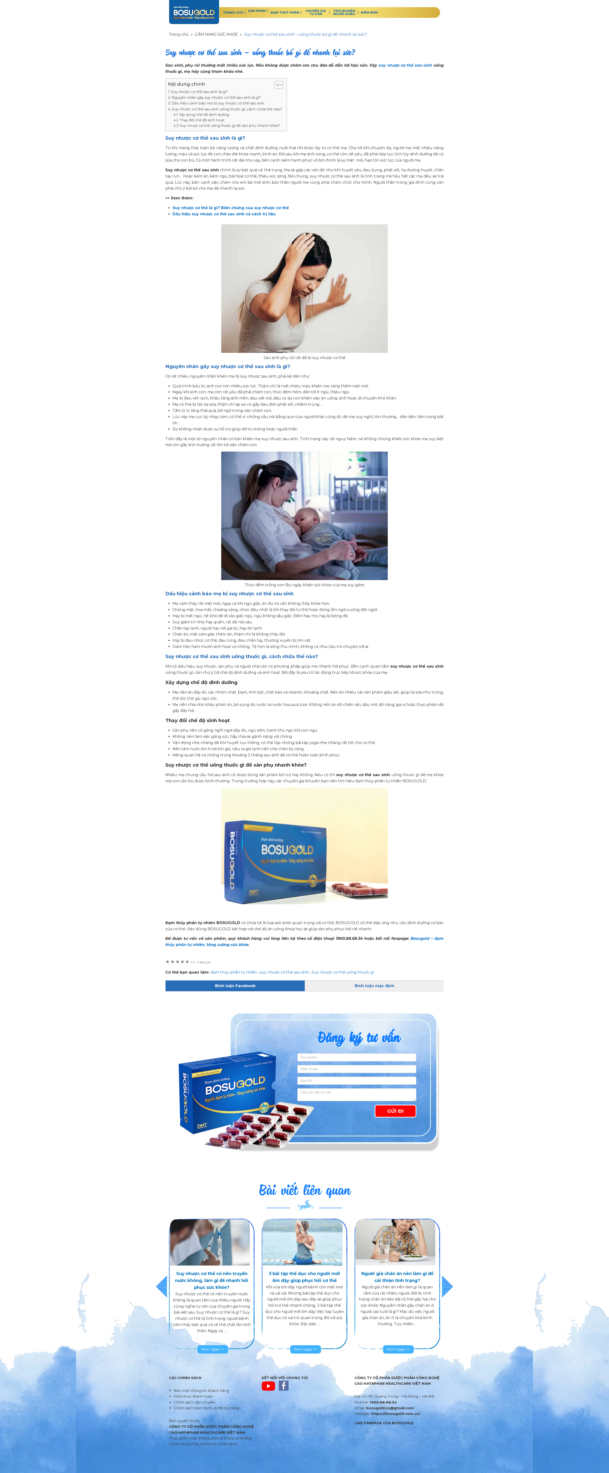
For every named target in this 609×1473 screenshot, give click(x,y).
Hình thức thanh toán (193, 1396)
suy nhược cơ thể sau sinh (405, 65)
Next (447, 1287)
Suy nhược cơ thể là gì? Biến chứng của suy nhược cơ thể (230, 208)
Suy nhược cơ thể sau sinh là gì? (199, 91)
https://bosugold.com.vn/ (395, 1413)
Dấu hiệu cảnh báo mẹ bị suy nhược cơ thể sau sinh (218, 103)
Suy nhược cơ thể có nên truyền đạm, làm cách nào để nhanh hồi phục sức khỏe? (397, 1280)
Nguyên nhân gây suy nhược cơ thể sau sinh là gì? (216, 97)
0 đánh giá (201, 962)
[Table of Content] (278, 85)
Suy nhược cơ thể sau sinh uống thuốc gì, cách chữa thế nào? (227, 109)
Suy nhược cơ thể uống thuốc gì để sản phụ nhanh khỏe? (230, 125)
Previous (161, 1287)
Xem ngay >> (213, 1349)
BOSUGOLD (194, 12)
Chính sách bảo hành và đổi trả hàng (206, 1408)
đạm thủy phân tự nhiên (234, 972)
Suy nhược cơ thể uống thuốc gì (343, 972)
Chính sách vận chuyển (194, 1402)
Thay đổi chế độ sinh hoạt (202, 120)
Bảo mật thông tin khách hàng (201, 1390)
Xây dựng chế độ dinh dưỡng (204, 115)
